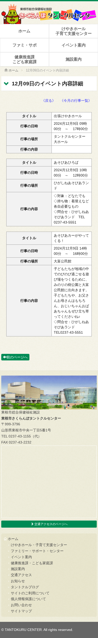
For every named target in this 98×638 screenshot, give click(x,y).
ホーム (24, 31)
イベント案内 (74, 45)
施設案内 (74, 59)
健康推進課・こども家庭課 (32, 563)
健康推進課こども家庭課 (25, 59)
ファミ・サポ (25, 45)
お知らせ (18, 581)
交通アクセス (21, 575)
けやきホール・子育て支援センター (39, 545)
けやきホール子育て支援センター (74, 31)
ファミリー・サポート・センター (37, 551)
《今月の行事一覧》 (76, 101)
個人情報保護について (28, 599)
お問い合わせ (21, 605)
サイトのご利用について (30, 593)
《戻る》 (48, 101)
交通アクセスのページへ (51, 524)
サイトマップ (21, 611)
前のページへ (17, 357)
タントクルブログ (25, 587)
